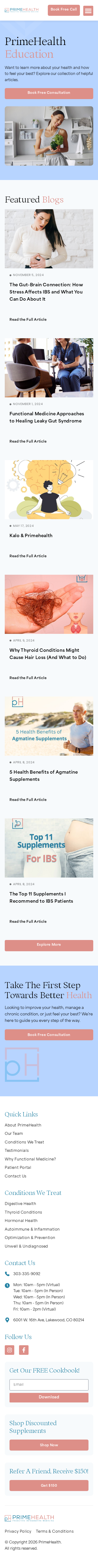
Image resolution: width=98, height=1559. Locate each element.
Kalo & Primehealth (31, 536)
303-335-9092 (26, 1274)
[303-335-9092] (7, 1274)
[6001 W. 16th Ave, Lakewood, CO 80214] (7, 1321)
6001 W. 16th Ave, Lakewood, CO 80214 (48, 1320)
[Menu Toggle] (88, 11)
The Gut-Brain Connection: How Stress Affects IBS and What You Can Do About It (46, 292)
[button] (49, 945)
